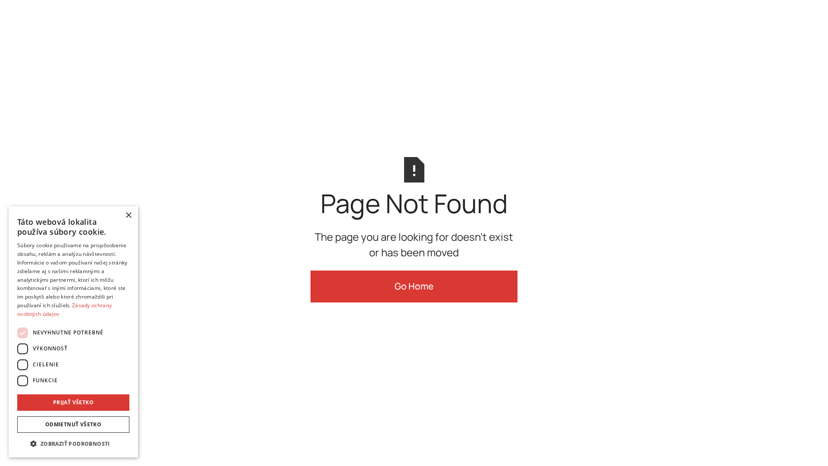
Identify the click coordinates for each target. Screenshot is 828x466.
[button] (73, 443)
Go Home (414, 286)
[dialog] (73, 331)
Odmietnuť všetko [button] (73, 424)
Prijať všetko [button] (73, 402)
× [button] (128, 215)
